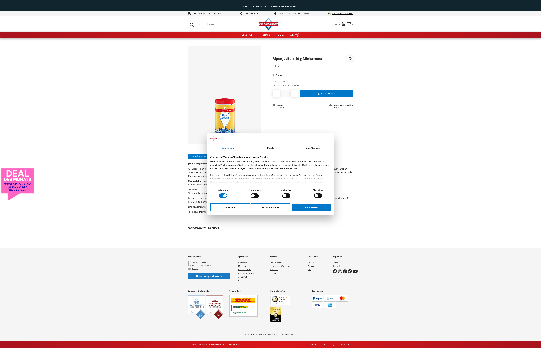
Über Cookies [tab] (313, 148)
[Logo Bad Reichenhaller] (268, 23)
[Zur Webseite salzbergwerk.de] (196, 307)
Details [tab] (270, 148)
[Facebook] (335, 271)
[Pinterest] (350, 271)
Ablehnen (230, 207)
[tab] (202, 156)
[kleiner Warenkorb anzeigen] (350, 23)
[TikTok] (345, 271)
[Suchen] (191, 24)
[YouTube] (356, 271)
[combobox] (208, 24)
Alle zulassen (311, 207)
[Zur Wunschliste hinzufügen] (350, 59)
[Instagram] (340, 271)
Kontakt (195, 269)
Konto (337, 24)
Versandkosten (293, 85)
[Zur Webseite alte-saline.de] (214, 307)
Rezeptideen (337, 266)
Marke (335, 262)
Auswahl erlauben (270, 207)
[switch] (255, 195)
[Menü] (288, 297)
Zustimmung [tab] (228, 148)
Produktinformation (202, 156)
